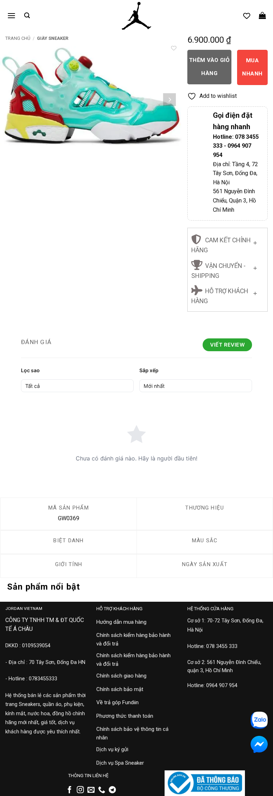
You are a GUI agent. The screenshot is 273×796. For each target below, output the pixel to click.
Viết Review (227, 345)
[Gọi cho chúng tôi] (101, 790)
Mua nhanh (252, 67)
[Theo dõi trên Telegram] (112, 790)
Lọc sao (30, 370)
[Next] (169, 99)
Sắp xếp (149, 370)
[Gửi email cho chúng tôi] (91, 790)
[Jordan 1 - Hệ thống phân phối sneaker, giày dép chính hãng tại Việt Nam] (136, 16)
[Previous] (12, 99)
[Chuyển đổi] (255, 241)
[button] (11, 15)
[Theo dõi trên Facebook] (69, 790)
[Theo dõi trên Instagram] (80, 790)
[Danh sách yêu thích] (246, 15)
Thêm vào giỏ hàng (209, 67)
